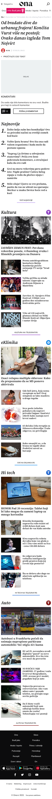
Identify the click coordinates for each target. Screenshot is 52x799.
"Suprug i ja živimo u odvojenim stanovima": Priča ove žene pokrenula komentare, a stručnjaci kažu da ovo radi (24, 158)
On (2, 17)
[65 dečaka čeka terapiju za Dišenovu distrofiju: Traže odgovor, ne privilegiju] (11, 432)
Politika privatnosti (22, 789)
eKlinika (9, 342)
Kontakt (34, 789)
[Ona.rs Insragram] (29, 774)
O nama (9, 784)
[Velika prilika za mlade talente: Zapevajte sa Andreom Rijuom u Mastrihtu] (11, 284)
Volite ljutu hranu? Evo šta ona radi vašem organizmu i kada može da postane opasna (24, 144)
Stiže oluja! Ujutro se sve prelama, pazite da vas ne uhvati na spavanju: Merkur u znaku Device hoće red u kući (25, 188)
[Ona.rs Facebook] (15, 774)
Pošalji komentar (28, 111)
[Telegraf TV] (36, 774)
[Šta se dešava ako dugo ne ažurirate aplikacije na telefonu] (11, 580)
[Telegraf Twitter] (22, 774)
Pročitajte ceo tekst (13, 56)
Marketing (17, 784)
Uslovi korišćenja (39, 784)
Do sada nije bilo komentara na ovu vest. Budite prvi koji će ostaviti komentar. (25, 103)
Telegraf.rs (8, 4)
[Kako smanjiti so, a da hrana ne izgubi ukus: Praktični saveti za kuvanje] (11, 449)
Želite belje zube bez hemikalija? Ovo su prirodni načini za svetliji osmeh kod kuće (25, 132)
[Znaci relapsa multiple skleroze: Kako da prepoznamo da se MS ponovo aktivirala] (26, 361)
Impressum (27, 784)
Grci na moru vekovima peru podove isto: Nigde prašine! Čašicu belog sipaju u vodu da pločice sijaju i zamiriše (25, 173)
